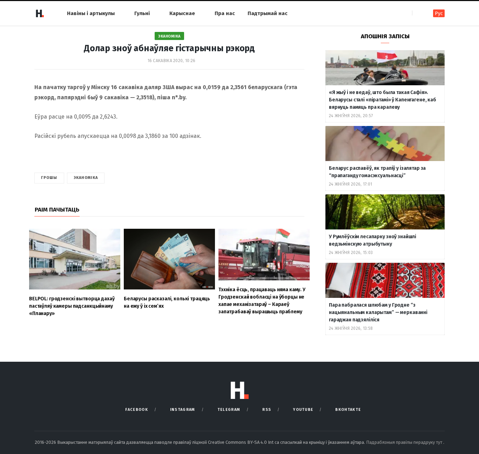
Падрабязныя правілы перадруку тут (404, 442)
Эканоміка (169, 36)
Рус (439, 13)
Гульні (142, 13)
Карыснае (182, 13)
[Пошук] (418, 13)
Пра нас (225, 13)
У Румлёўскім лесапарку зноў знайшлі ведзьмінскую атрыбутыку (372, 240)
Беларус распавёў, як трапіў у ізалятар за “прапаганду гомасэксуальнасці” (377, 172)
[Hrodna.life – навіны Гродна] (39, 13)
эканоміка (86, 177)
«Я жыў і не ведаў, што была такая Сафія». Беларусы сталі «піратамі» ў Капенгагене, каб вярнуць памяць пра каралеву (382, 99)
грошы (49, 177)
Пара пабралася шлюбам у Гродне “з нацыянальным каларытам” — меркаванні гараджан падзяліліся (378, 312)
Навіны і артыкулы (91, 13)
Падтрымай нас (268, 13)
